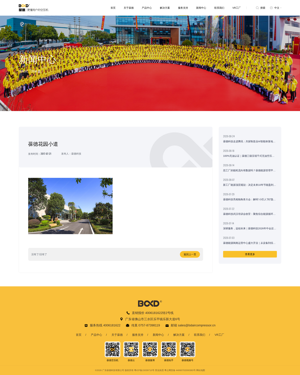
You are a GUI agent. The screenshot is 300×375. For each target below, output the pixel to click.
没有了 (35, 254)
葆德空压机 (112, 360)
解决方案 (165, 7)
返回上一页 (190, 254)
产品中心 (147, 7)
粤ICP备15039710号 (144, 370)
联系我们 (219, 7)
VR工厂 (236, 7)
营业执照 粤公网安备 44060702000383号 (175, 370)
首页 (113, 7)
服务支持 (183, 7)
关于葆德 (129, 7)
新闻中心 (201, 7)
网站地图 (200, 370)
